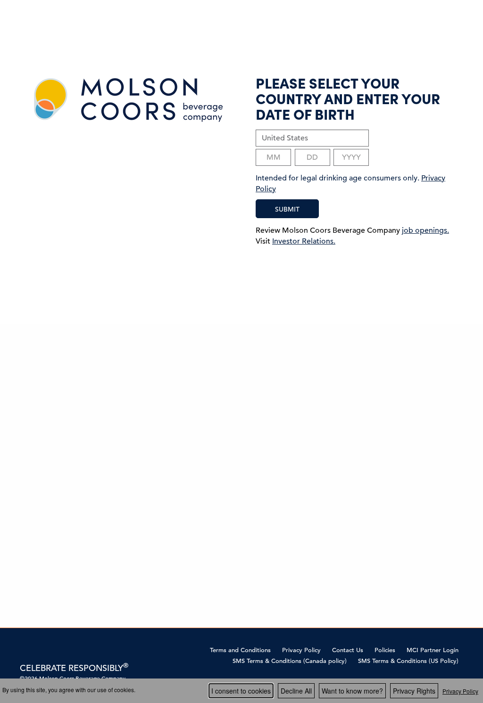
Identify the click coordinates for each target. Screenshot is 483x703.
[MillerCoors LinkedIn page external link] (54, 650)
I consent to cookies (241, 690)
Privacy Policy (301, 650)
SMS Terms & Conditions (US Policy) (408, 661)
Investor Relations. (303, 241)
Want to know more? (352, 690)
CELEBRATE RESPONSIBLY (74, 667)
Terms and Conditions (240, 650)
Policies (385, 650)
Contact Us (347, 650)
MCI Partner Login (432, 650)
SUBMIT (287, 209)
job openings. (425, 230)
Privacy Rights (414, 690)
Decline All (296, 690)
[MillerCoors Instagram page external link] (39, 650)
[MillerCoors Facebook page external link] (25, 650)
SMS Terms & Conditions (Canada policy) (290, 661)
